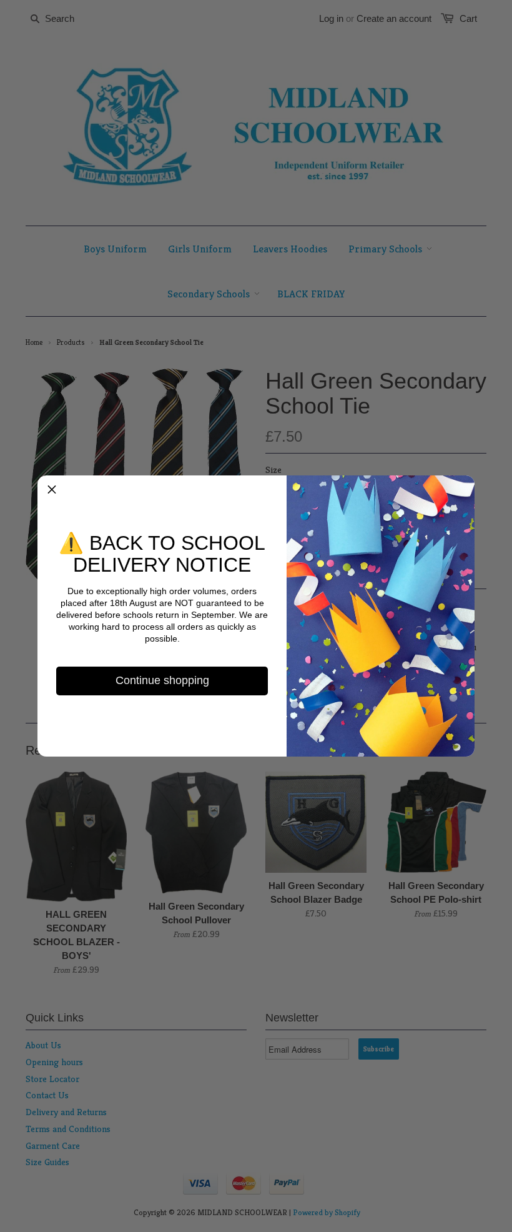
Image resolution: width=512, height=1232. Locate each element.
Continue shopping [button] (162, 680)
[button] (52, 490)
